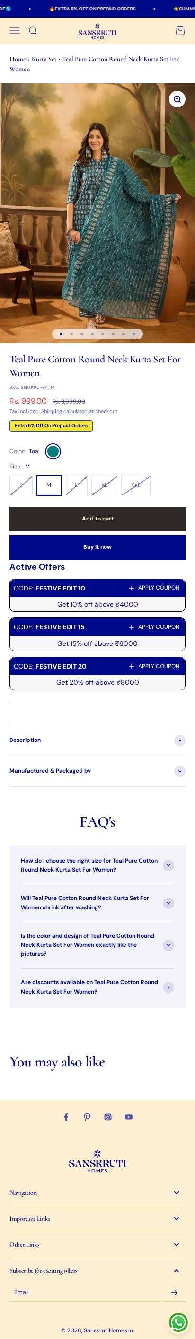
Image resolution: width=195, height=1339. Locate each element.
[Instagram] (108, 1117)
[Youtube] (128, 1117)
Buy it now (97, 547)
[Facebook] (66, 1117)
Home (17, 59)
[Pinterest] (87, 1117)
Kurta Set (45, 59)
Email (21, 1292)
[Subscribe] (174, 1293)
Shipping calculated (64, 411)
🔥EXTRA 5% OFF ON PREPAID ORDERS (82, 9)
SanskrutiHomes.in (108, 1330)
